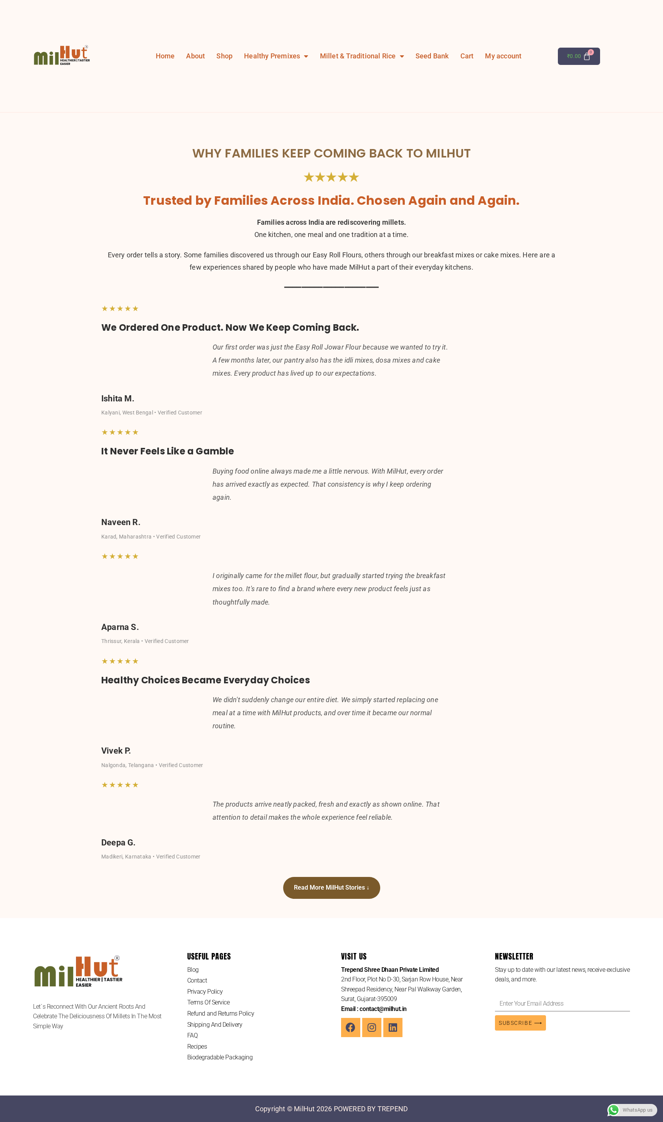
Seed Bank (432, 56)
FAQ (192, 1035)
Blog (193, 969)
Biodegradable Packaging (220, 1057)
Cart (467, 56)
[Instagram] (371, 1027)
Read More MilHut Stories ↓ (331, 887)
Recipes (197, 1046)
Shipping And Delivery (214, 1024)
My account (503, 56)
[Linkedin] (392, 1027)
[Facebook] (350, 1027)
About (195, 56)
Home (165, 56)
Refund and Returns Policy (220, 1013)
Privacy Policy (205, 991)
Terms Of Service (208, 1002)
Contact (197, 980)
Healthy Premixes (272, 56)
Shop (224, 56)
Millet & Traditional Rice (358, 56)
